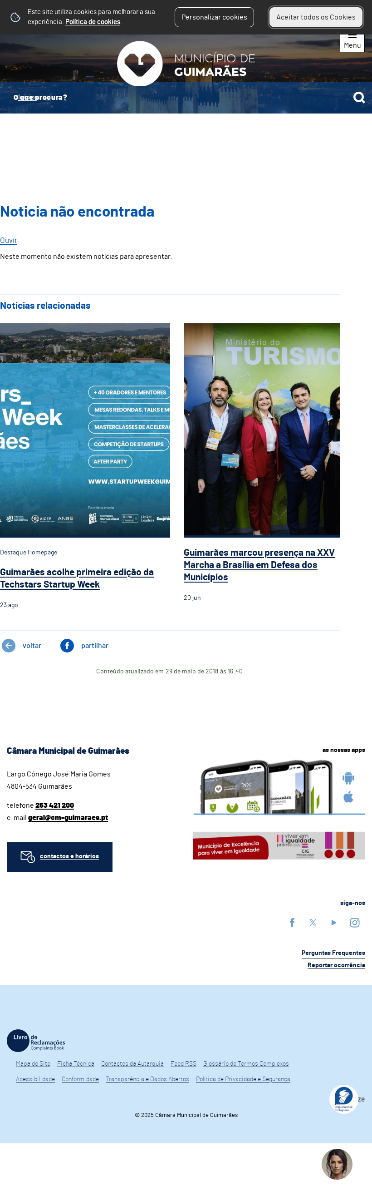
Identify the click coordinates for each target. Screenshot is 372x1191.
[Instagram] (354, 922)
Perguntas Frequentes (333, 953)
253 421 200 (54, 805)
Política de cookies (92, 22)
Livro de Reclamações (36, 1040)
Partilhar (94, 645)
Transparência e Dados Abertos (147, 1079)
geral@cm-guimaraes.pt (68, 817)
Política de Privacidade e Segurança (243, 1079)
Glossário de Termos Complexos (246, 1064)
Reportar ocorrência (336, 965)
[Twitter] (313, 922)
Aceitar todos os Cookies (316, 17)
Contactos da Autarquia (132, 1064)
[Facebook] (292, 922)
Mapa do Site (33, 1064)
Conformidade (80, 1079)
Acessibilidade (35, 1079)
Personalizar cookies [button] (214, 17)
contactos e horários (69, 856)
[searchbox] (186, 97)
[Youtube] (333, 922)
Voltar (32, 645)
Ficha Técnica (75, 1064)
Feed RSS (183, 1064)
